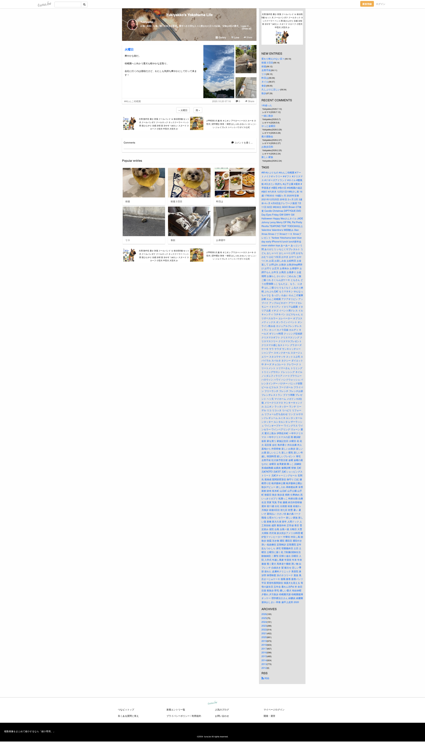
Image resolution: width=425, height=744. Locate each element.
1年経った (266, 105)
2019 (264, 641)
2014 (264, 660)
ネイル (264, 81)
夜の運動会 (267, 136)
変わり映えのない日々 (273, 58)
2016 (264, 652)
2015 (264, 656)
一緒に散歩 (267, 115)
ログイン (380, 3)
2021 (264, 633)
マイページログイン (274, 709)
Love (236, 37)
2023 (264, 625)
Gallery (222, 37)
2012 (264, 667)
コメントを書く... (243, 142)
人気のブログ (222, 709)
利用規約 (196, 715)
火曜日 (129, 49)
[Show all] (246, 28)
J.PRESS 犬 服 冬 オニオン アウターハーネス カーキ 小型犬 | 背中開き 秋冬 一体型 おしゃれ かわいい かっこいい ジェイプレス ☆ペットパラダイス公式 (231, 124)
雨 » (198, 110)
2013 (264, 664)
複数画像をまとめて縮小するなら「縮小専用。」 (29, 731)
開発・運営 (269, 715)
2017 (264, 648)
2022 (264, 629)
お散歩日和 (267, 146)
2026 (264, 614)
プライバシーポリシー (178, 715)
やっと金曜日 (268, 126)
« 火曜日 (182, 110)
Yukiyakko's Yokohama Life (189, 14)
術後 (263, 66)
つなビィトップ (126, 709)
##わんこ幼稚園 (132, 101)
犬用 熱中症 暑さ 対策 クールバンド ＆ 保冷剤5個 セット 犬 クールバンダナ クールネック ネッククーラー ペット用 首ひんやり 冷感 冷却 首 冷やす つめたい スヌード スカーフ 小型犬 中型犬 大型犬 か (164, 123)
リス (263, 74)
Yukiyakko (146, 22)
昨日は (264, 77)
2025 (264, 618)
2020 (264, 637)
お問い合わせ (222, 715)
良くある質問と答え (128, 715)
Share (249, 37)
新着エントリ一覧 (176, 709)
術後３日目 (267, 62)
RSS (266, 678)
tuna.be (212, 703)
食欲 (263, 85)
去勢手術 (266, 70)
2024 (264, 621)
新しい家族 (267, 157)
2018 (264, 644)
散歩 (263, 93)
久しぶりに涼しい (270, 89)
